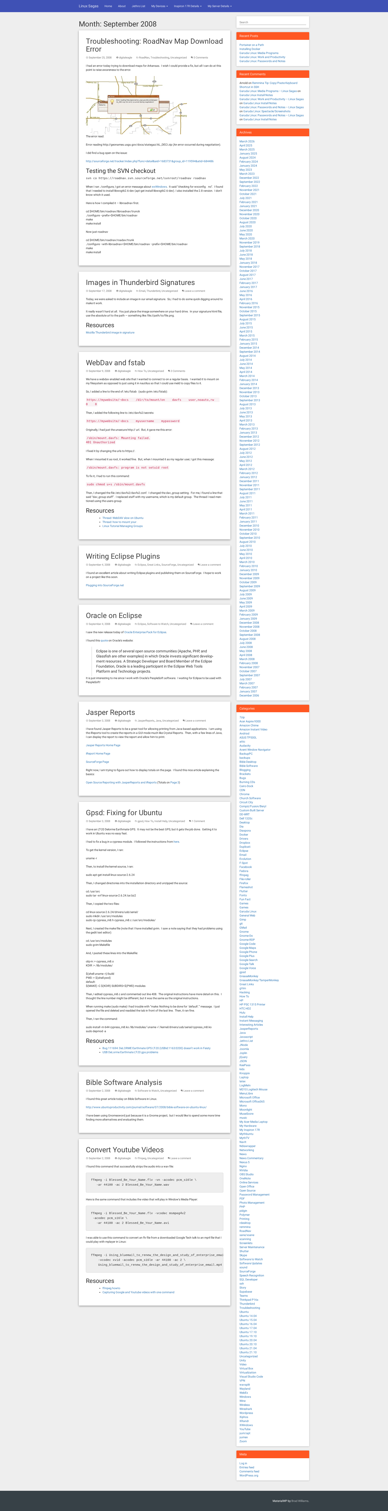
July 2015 (245, 323)
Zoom (243, 1441)
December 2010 (249, 525)
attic (242, 741)
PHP (242, 1206)
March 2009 (247, 610)
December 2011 (249, 481)
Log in (243, 1463)
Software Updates (250, 1263)
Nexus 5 (244, 1162)
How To (142, 370)
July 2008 (245, 642)
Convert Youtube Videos (125, 1150)
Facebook (245, 867)
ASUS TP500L (248, 737)
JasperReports (146, 720)
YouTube (244, 1429)
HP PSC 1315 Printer (252, 1004)
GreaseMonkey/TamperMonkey (259, 980)
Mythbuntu (246, 1133)
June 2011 (246, 501)
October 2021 (248, 194)
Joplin (243, 1053)
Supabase (245, 1291)
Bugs (242, 778)
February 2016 (248, 303)
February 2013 (248, 428)
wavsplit (244, 1384)
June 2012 (246, 456)
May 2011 (245, 505)
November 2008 (249, 626)
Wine (242, 1400)
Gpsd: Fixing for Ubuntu (124, 812)
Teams (243, 1295)
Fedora (243, 871)
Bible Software (248, 765)
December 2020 (249, 210)
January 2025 (248, 153)
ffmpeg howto (111, 1288)
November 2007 (249, 667)
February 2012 (248, 473)
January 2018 (248, 262)
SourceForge (168, 564)
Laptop (244, 1077)
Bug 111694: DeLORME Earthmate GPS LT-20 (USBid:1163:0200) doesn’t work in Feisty (156, 1048)
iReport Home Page (98, 753)
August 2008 (247, 638)
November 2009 (249, 578)
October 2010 (248, 533)
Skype (243, 1255)
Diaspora (245, 830)
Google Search (248, 960)
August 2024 (247, 157)
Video (243, 1364)
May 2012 (245, 460)
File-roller (245, 879)
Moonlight (245, 1109)
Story (242, 1287)
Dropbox (244, 842)
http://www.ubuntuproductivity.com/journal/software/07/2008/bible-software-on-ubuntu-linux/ (146, 1107)
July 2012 (245, 452)
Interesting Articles (251, 1024)
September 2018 (249, 246)
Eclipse (142, 564)
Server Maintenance (251, 1247)
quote (104, 640)
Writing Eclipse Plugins (123, 556)
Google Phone (248, 951)
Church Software (250, 798)
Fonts (243, 895)
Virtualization (247, 1372)
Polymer (244, 1214)
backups (244, 757)
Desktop (244, 822)
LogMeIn (245, 1085)
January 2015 (248, 343)
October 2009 (248, 582)
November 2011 (249, 485)
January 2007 (248, 691)
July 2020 (245, 226)
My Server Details (219, 6)
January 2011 (248, 521)
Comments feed (249, 1471)
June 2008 (246, 647)
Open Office (246, 1186)
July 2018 (245, 250)
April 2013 (245, 420)
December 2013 (249, 388)
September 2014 (249, 351)
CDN (242, 790)
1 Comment (198, 821)
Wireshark (245, 1408)
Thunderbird (153, 290)
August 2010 (247, 541)
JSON (243, 1061)
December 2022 (249, 177)
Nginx (243, 1166)
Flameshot (246, 887)
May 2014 (245, 367)
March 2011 (247, 513)
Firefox (243, 883)
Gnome (244, 931)
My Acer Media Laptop (253, 1121)
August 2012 (247, 448)
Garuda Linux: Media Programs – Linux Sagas (268, 91)
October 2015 (248, 311)
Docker (243, 834)
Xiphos (243, 1417)
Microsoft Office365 (252, 1101)
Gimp (242, 919)
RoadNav (144, 57)
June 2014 (246, 363)
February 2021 (248, 202)
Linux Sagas (88, 6)
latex (242, 1081)
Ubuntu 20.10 (248, 1344)
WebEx (243, 1392)
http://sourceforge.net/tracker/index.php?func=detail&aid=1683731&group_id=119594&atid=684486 (150, 161)
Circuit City (246, 802)
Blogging (245, 769)
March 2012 (247, 469)
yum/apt (244, 1433)
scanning (245, 1239)
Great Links (153, 564)
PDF (242, 1198)
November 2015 (249, 307)
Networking (246, 1150)
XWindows (246, 1425)
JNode (243, 1044)
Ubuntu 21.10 (248, 1352)
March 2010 (247, 562)
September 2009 (249, 586)
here (176, 841)
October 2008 (248, 630)
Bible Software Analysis (124, 1082)
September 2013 (249, 400)
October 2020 (248, 218)
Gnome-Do (246, 935)
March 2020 (247, 238)
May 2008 (245, 651)
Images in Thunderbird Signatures (140, 282)
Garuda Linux (247, 911)
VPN (242, 1380)
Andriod (244, 733)
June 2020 (246, 230)
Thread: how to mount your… (120, 522)
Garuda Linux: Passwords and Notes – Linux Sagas (271, 107)
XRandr (244, 1421)
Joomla (244, 1049)
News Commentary (251, 1158)
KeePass (244, 1065)
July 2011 (245, 497)
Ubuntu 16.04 (248, 1324)
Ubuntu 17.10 (248, 1332)
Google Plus (246, 956)
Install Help (160, 821)
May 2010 (245, 554)
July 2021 (245, 198)
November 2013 (249, 392)
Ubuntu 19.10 (248, 1336)
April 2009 (245, 606)
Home (108, 6)
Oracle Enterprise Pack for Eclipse (145, 632)
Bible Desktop (247, 761)
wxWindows (159, 186)
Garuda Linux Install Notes (256, 95)
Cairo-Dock (246, 786)
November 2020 (249, 214)
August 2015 (247, 319)
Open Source (247, 1190)
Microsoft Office (249, 1097)
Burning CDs (247, 782)
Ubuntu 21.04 (248, 1348)
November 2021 (249, 190)
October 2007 (248, 671)
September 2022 (249, 181)
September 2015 (249, 315)
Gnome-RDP (247, 939)
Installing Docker (249, 49)
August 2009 (247, 590)
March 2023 (247, 173)
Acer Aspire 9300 (250, 721)
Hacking (244, 992)
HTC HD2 (245, 1008)
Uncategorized (178, 57)
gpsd (140, 821)
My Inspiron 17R (249, 1129)
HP (241, 1000)
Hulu (242, 1012)
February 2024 (248, 161)
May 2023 (245, 169)
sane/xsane (246, 1235)
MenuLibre (246, 1093)
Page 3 (174, 782)
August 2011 (247, 493)
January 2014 (248, 384)
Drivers (243, 838)
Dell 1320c (245, 818)
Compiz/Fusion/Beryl (252, 806)
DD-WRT (244, 814)
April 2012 (245, 465)
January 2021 (248, 206)
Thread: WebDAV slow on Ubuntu (122, 518)
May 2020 (245, 234)
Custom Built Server (251, 810)
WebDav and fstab (115, 363)
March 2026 (247, 141)
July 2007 (245, 679)
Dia (241, 826)
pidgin (243, 1210)
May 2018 (245, 258)
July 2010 (245, 545)
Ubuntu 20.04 (248, 1340)
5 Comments (201, 57)
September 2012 (249, 444)
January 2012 (248, 477)
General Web (247, 915)
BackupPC (246, 753)
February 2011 (248, 517)
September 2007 (249, 675)
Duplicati (244, 846)
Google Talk (246, 964)
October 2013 (248, 396)
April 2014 (245, 372)
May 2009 (245, 602)
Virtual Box (246, 1368)
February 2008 (248, 663)
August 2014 (247, 355)
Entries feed (246, 1467)
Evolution (245, 858)
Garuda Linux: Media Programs (258, 53)
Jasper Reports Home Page (103, 745)
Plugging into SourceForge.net (105, 585)
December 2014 (249, 347)
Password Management (254, 1194)
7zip (242, 717)
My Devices (158, 6)
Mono (243, 1105)
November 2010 (249, 529)
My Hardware (247, 1125)
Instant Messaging (251, 1020)
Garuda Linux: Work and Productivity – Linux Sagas (271, 99)
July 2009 (245, 594)
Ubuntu (244, 1311)
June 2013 (246, 412)
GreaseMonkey (248, 976)
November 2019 (249, 242)
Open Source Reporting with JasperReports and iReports (121, 782)
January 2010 (248, 570)
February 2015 (248, 339)
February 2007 (248, 687)
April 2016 (245, 299)
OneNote (245, 1178)
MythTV (244, 1138)
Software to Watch (158, 623)
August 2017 (247, 274)
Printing (244, 1218)
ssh (241, 1283)
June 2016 (246, 291)
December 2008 (249, 622)
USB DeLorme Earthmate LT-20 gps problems (130, 1052)
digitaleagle (125, 57)
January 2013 (248, 432)
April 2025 (245, 145)
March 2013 (247, 424)
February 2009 (248, 614)
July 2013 (245, 408)
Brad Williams (299, 1501)
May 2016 (245, 295)
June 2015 (246, 327)
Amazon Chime (248, 725)
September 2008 (249, 634)
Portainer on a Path (251, 45)
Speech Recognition (251, 1275)
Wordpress (246, 1413)
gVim (242, 988)
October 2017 (248, 270)
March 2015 (247, 335)
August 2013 (247, 404)
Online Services (248, 1182)
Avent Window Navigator (255, 749)
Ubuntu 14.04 (248, 1315)
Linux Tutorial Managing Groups (122, 526)
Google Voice (247, 968)
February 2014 (248, 380)
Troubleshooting (160, 57)
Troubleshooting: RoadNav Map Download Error (154, 45)
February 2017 (248, 283)
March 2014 (247, 376)
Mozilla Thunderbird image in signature (110, 332)
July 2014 (245, 359)
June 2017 (246, 278)
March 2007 (247, 683)
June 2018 (246, 254)
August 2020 (247, 222)
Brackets (245, 774)
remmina (245, 1226)
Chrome (244, 794)
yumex (243, 1437)
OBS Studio (246, 1174)
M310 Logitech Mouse (253, 1089)
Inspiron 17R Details (187, 6)
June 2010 (246, 549)
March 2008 (247, 659)
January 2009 (248, 618)
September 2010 (249, 537)
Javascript (246, 1036)
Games (243, 903)
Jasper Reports (110, 712)
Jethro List (138, 6)
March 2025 (247, 149)
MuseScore (246, 1113)
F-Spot (243, 862)
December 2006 (249, 695)
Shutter (244, 1251)
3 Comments (178, 370)
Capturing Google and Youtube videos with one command (138, 1292)
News (243, 1154)
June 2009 (246, 598)
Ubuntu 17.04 (248, 1328)
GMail (243, 927)
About (122, 6)
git (241, 923)
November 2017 (249, 266)
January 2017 (248, 287)
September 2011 (249, 489)
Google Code (247, 943)
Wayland (244, 1388)
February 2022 (248, 185)
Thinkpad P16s (248, 1299)
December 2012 (249, 436)
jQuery (243, 1057)
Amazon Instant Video (253, 729)
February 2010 (248, 566)
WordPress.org (248, 1475)
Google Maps (247, 947)
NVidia (243, 1170)
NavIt (242, 1142)
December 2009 (249, 574)
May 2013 (245, 416)
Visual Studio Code (251, 1376)
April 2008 (245, 655)
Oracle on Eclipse (114, 615)
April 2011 (245, 509)
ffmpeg (142, 1158)
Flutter (243, 891)
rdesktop (245, 1222)
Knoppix (244, 1073)
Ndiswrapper (247, 1146)
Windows (245, 1396)
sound (243, 1267)
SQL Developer (248, 1279)
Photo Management (252, 1202)
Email (142, 290)
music (243, 1117)
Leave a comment (195, 290)
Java (158, 720)
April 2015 (245, 331)
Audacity (245, 745)
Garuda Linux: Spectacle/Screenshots (266, 111)
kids (242, 1069)
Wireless (244, 1404)
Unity (242, 1360)
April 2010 (245, 558)
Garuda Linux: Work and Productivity (262, 57)
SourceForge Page (97, 761)
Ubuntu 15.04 (248, 1320)
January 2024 (248, 165)
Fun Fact (245, 899)
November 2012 (249, 440)
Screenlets (245, 1243)
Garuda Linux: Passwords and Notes (262, 61)
